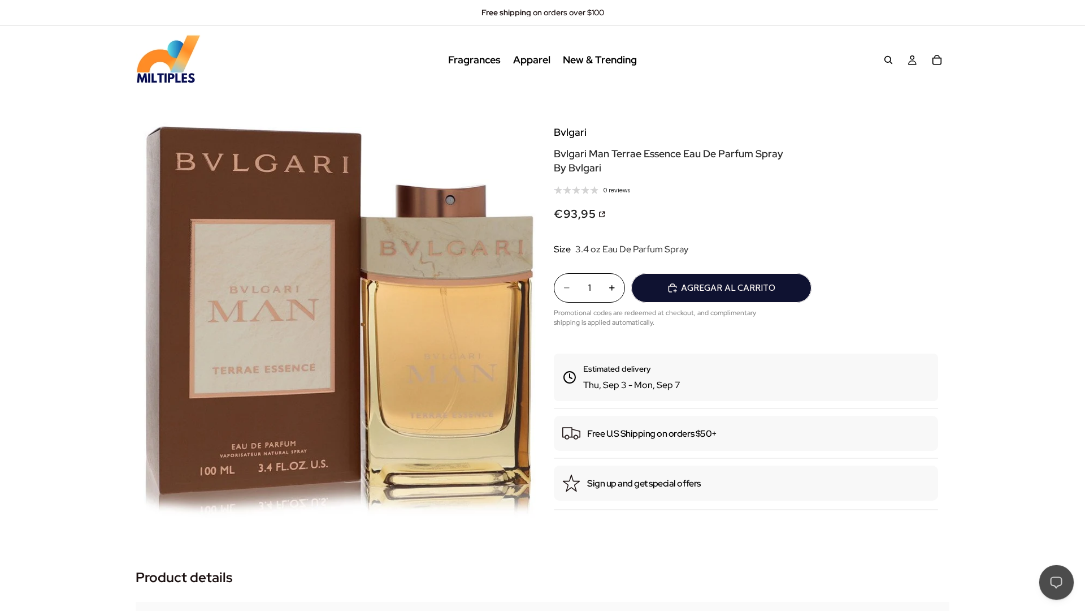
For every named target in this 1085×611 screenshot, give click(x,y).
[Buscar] (888, 60)
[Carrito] (937, 60)
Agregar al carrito (728, 287)
